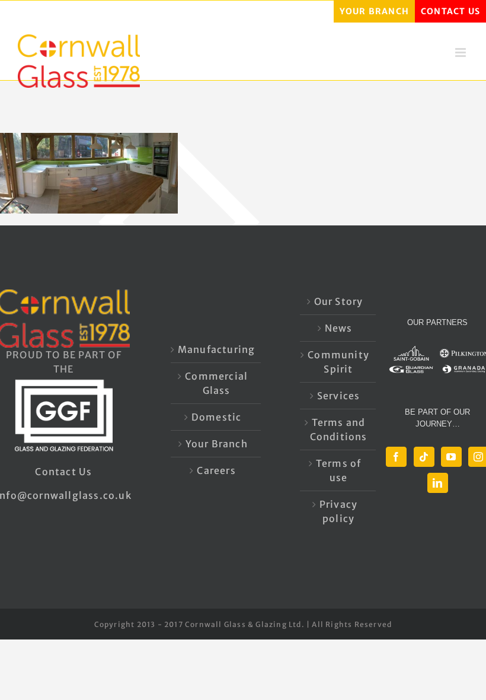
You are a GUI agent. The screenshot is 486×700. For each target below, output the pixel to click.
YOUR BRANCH (374, 11)
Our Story (338, 301)
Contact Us (63, 472)
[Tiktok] (424, 457)
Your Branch (217, 444)
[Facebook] (396, 457)
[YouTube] (451, 457)
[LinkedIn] (437, 483)
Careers (216, 470)
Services (338, 396)
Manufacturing (216, 349)
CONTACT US (450, 11)
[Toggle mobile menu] (461, 52)
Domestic (216, 417)
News (339, 328)
